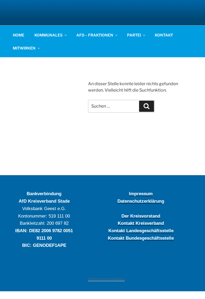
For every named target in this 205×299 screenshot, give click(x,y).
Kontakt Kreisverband (141, 223)
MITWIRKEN (24, 48)
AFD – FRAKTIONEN (94, 35)
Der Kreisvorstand (140, 216)
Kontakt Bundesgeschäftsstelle (141, 238)
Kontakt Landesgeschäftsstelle (141, 230)
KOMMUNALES (48, 35)
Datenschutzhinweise (106, 279)
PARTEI (134, 35)
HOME (18, 35)
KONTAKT (164, 35)
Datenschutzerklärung (140, 201)
